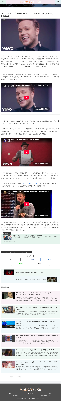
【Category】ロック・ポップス (16, 252)
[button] (40, 264)
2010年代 (5, 252)
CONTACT (15, 395)
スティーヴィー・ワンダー (31, 183)
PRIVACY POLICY (45, 395)
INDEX (50, 393)
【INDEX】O (28, 252)
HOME (10, 393)
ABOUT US (30, 393)
